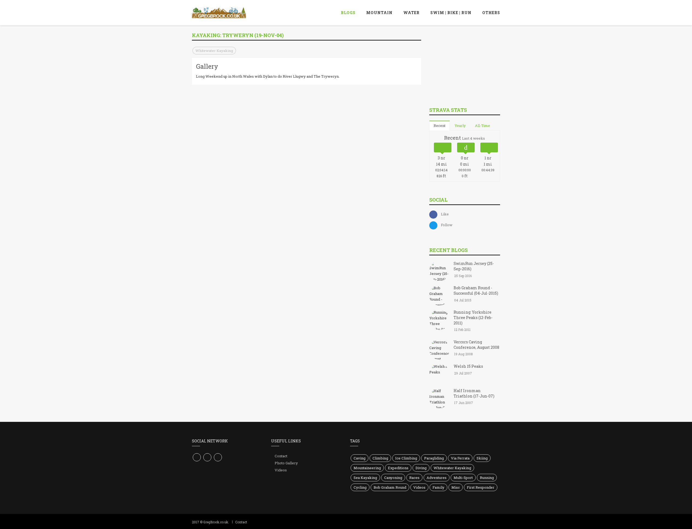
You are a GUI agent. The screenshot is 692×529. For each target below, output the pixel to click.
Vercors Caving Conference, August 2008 (476, 344)
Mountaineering (367, 467)
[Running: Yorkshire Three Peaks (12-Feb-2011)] (439, 320)
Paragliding (434, 458)
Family (438, 487)
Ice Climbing (406, 458)
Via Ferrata (460, 458)
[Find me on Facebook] (197, 457)
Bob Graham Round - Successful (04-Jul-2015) (476, 290)
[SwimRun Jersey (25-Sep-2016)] (439, 271)
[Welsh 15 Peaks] (439, 374)
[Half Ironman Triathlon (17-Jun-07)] (439, 398)
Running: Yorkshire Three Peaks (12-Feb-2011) (473, 317)
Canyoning (393, 477)
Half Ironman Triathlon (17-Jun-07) (474, 393)
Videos (281, 470)
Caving (359, 458)
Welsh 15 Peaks (468, 366)
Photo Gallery (286, 463)
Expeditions (398, 467)
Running (487, 477)
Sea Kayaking (365, 477)
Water (411, 12)
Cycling (360, 487)
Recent (439, 125)
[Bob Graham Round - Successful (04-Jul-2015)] (439, 296)
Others (491, 12)
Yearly (460, 125)
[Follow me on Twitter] (207, 457)
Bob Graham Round (390, 487)
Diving (421, 467)
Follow (447, 224)
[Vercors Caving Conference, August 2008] (439, 350)
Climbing (380, 458)
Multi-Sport (463, 477)
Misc (455, 487)
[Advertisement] (469, 64)
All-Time (482, 125)
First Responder (480, 487)
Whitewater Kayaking (214, 50)
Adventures (437, 477)
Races (414, 477)
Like (445, 214)
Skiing (482, 458)
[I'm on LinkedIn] (218, 457)
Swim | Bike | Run (450, 12)
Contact (281, 456)
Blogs (348, 12)
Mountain (379, 12)
